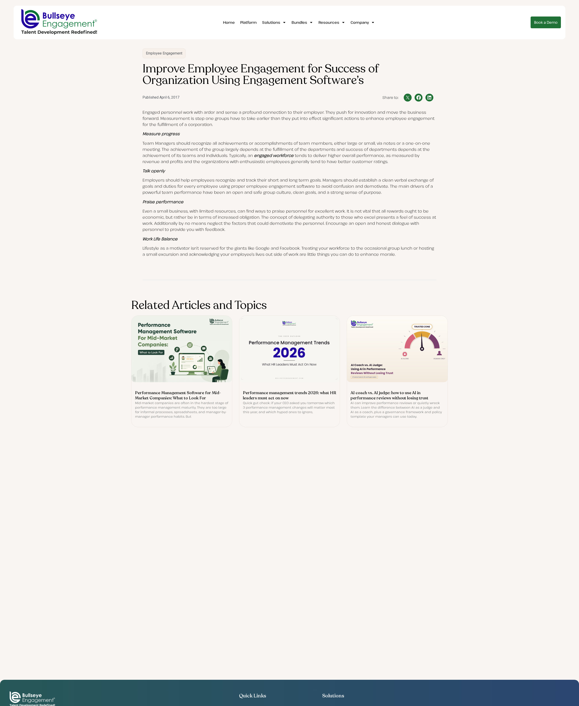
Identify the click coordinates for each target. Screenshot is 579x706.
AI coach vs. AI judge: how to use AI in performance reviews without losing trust (389, 395)
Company (360, 22)
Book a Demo (546, 22)
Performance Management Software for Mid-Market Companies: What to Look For (178, 395)
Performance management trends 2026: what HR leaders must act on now (289, 395)
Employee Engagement (164, 53)
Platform (248, 22)
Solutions (271, 22)
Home (229, 22)
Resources (328, 22)
